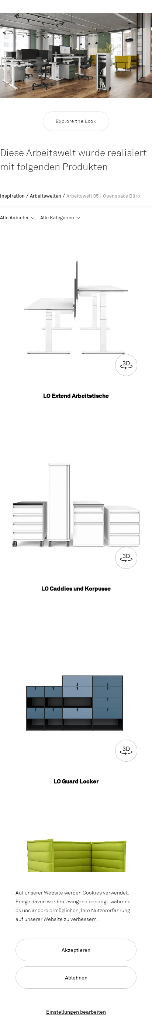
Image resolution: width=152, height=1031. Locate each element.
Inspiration (12, 196)
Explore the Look (76, 121)
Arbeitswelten (45, 196)
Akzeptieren (76, 950)
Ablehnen (76, 977)
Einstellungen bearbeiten (76, 1012)
